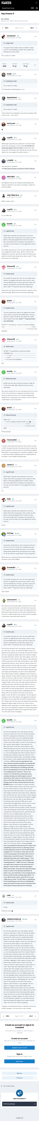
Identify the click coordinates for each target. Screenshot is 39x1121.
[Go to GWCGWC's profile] (4, 178)
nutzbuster (11, 36)
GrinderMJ (11, 567)
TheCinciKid (11, 440)
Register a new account (19, 1047)
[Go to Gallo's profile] (4, 500)
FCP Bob (10, 533)
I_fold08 (6, 19)
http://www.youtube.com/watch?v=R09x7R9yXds (19, 168)
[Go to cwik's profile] (4, 896)
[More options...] (35, 36)
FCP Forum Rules (9, 1104)
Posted (14, 37)
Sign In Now (19, 1061)
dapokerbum (12, 97)
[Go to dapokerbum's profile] (4, 98)
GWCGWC (11, 177)
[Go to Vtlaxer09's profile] (4, 267)
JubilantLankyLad (14, 919)
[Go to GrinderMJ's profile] (4, 568)
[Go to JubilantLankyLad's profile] (4, 920)
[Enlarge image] (2, 129)
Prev (6, 28)
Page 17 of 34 (19, 28)
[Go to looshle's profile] (4, 225)
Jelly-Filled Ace (13, 195)
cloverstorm (12, 600)
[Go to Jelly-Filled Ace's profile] (4, 196)
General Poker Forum (21, 21)
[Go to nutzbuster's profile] (4, 37)
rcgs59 (9, 138)
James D (10, 465)
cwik (8, 895)
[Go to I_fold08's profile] (4, 161)
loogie (9, 74)
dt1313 (9, 301)
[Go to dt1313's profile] (4, 302)
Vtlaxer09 (11, 266)
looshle (9, 224)
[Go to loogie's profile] (4, 75)
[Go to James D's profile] (4, 466)
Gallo (9, 499)
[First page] (2, 27)
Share (20, 1073)
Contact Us (19, 1118)
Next (32, 28)
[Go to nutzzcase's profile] (4, 124)
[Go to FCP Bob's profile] (4, 534)
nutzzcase (11, 123)
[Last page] (36, 27)
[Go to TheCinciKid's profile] (4, 441)
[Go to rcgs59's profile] (4, 139)
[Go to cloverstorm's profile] (4, 601)
